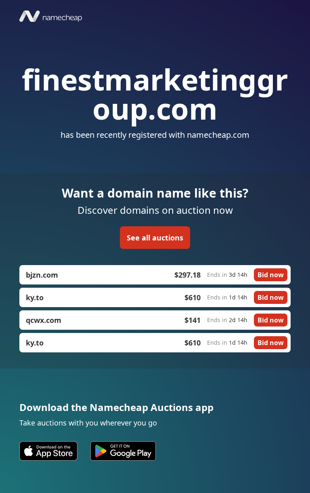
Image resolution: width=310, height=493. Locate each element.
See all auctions (155, 237)
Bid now (271, 274)
